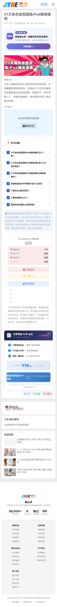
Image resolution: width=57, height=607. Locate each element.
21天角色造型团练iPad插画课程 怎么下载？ (27, 154)
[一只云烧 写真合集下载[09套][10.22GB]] (10, 462)
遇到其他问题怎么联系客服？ (23, 204)
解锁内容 (29, 126)
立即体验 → (28, 46)
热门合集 (15, 579)
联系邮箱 (41, 552)
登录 (45, 4)
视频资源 (15, 541)
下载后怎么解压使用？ (20, 190)
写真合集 (15, 533)
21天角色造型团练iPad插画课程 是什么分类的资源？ (28, 164)
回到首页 (15, 564)
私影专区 (15, 575)
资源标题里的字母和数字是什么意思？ (27, 183)
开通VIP (30, 276)
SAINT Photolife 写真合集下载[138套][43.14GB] (34, 470)
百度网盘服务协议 (29, 387)
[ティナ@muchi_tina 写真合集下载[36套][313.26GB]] (10, 452)
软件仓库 (41, 533)
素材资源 (41, 541)
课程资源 (21, 23)
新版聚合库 (41, 560)
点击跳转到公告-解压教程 (16, 424)
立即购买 (29, 269)
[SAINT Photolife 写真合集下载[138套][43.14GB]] (10, 472)
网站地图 (15, 560)
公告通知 (15, 552)
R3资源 (16, 537)
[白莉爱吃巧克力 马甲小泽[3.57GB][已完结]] (10, 442)
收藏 (38, 394)
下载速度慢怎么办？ (19, 197)
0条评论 (41, 23)
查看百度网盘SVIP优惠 (28, 377)
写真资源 (15, 529)
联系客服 (30, 284)
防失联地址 (41, 556)
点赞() (49, 394)
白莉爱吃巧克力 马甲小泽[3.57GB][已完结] (34, 440)
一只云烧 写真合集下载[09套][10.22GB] (34, 460)
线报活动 (15, 556)
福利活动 (15, 583)
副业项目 (41, 537)
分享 (28, 394)
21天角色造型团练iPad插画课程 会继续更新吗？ (28, 175)
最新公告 (15, 587)
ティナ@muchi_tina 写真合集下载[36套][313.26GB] (34, 450)
